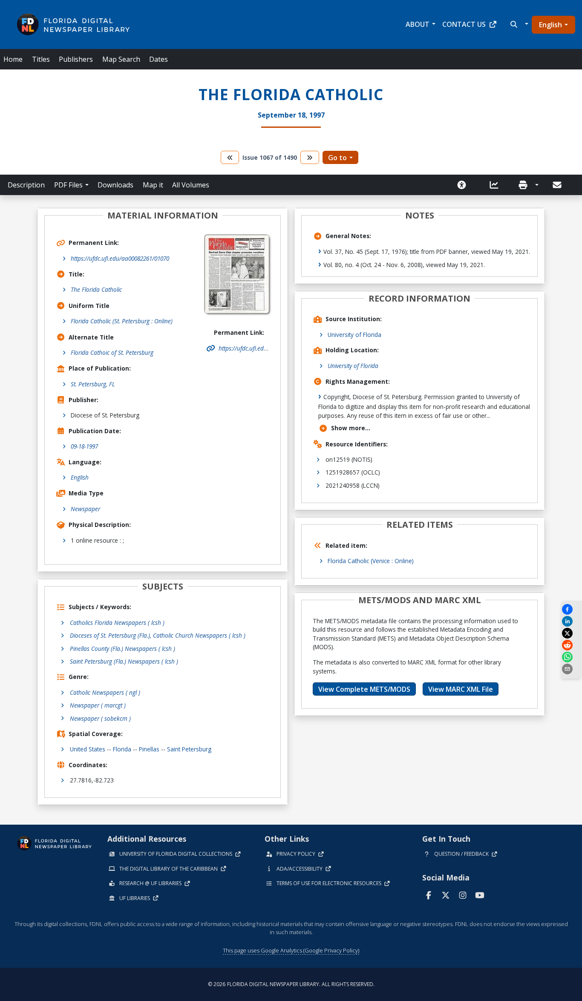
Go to (337, 157)
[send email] (571, 669)
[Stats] (497, 184)
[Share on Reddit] (571, 645)
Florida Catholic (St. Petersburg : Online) (122, 321)
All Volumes (190, 185)
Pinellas (149, 749)
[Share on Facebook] (571, 609)
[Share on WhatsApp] (571, 657)
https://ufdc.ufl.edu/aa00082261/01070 (120, 258)
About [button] (417, 24)
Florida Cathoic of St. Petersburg (112, 352)
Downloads (115, 185)
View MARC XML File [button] (460, 689)
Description (26, 185)
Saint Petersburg (189, 749)
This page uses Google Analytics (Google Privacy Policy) (291, 950)
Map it (153, 185)
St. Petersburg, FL (93, 384)
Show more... (350, 428)
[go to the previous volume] (230, 157)
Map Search (121, 59)
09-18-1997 (84, 446)
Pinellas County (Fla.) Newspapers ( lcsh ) (122, 648)
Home (13, 59)
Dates (158, 59)
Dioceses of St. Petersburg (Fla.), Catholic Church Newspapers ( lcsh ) (157, 635)
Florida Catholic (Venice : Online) (371, 561)
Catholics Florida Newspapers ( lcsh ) (117, 622)
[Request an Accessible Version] (464, 184)
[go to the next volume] (309, 157)
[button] (518, 24)
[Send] (558, 185)
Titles (41, 59)
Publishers (76, 59)
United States (87, 749)
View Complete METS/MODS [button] (364, 689)
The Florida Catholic (96, 289)
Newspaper (85, 509)
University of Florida (354, 335)
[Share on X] (571, 633)
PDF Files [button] (68, 185)
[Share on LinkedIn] (571, 621)
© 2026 (291, 984)
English (550, 24)
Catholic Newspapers (105, 692)
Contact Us (464, 24)
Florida (122, 749)
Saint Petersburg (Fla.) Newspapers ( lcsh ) (124, 661)
